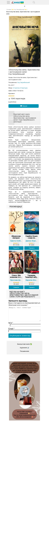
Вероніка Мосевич (33, 280)
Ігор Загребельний (23, 82)
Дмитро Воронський (33, 241)
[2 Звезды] (10, 95)
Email (11, 329)
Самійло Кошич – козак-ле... (32, 237)
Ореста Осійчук (16, 241)
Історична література (20, 88)
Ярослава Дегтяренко (18, 280)
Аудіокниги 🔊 (24, 348)
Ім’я (10, 323)
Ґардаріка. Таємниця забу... (31, 276)
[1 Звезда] (9, 95)
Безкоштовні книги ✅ (24, 344)
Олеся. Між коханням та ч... (16, 276)
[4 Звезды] (12, 95)
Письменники (24, 351)
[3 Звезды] (11, 95)
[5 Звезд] (13, 95)
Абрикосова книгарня (16, 237)
